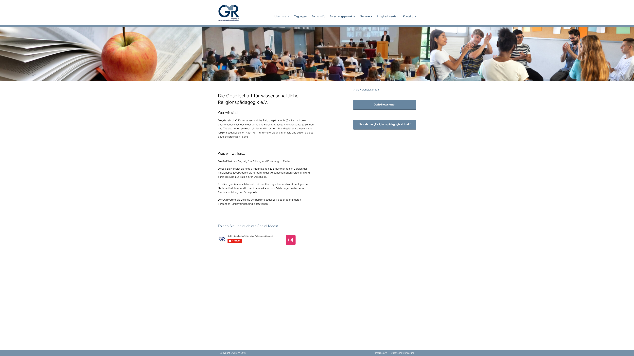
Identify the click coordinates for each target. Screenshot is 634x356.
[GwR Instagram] (290, 240)
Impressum (381, 353)
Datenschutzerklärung (402, 353)
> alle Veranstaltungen (366, 89)
